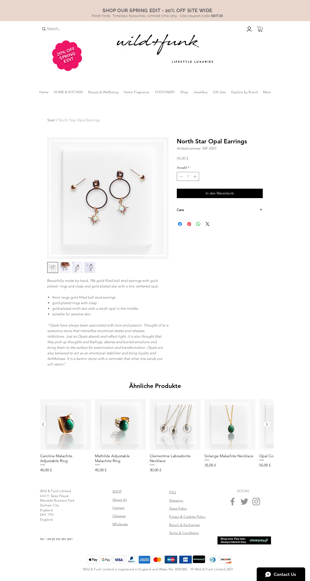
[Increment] (195, 176)
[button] (260, 29)
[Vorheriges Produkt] (43, 471)
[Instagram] (256, 548)
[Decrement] (181, 176)
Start (51, 120)
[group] (155, 482)
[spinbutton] (188, 176)
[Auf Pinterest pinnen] (189, 224)
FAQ (172, 538)
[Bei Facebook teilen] (180, 224)
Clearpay (119, 562)
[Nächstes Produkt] (267, 471)
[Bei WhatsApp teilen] (198, 224)
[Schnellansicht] (65, 471)
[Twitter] (244, 548)
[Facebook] (232, 548)
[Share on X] (207, 224)
